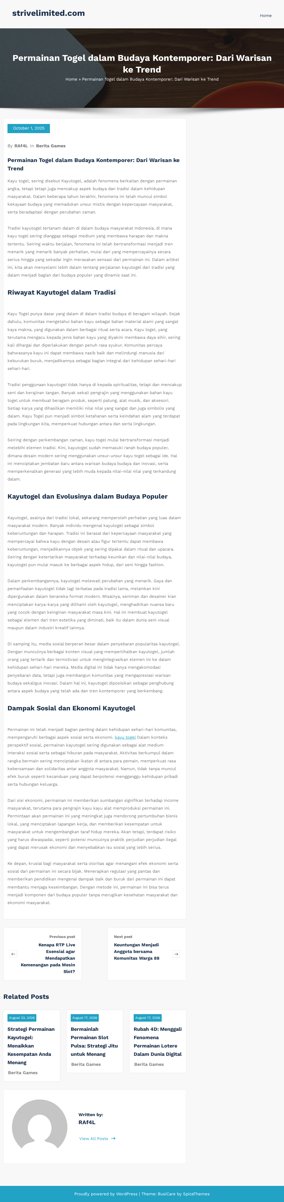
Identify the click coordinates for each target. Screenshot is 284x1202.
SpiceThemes (196, 1193)
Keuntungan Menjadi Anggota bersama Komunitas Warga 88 (136, 951)
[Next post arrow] (176, 954)
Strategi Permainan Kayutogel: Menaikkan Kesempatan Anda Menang (31, 1045)
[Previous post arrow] (13, 954)
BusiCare (167, 1193)
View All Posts (94, 1138)
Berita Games (51, 145)
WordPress (127, 1193)
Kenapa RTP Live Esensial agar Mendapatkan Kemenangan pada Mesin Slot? (48, 958)
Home (266, 15)
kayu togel (125, 737)
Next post (123, 936)
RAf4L (21, 145)
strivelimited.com (48, 13)
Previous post (62, 936)
